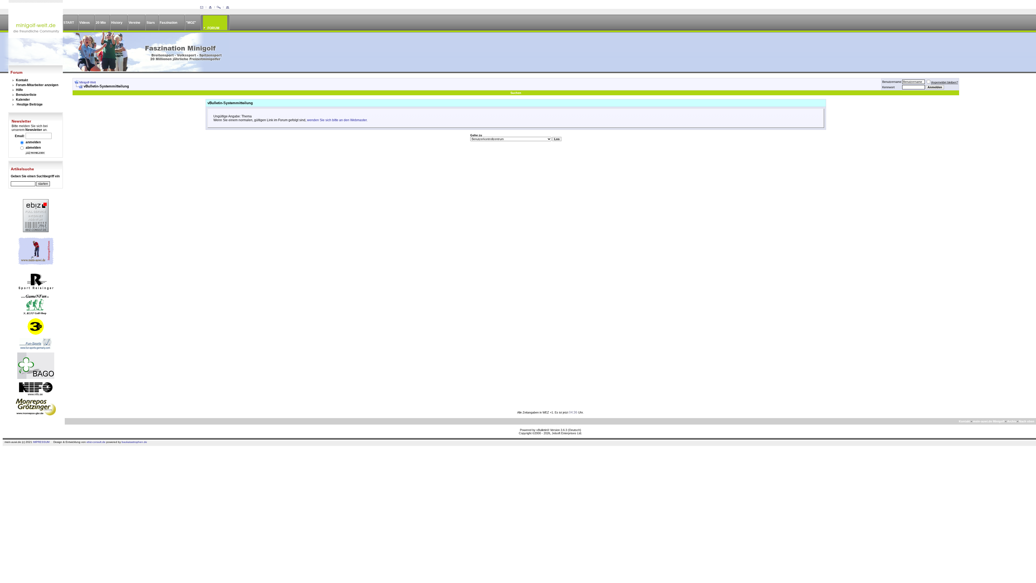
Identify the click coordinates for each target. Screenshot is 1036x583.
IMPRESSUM (41, 441)
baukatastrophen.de (134, 441)
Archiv (1011, 421)
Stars (150, 23)
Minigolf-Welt (87, 82)
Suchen (515, 92)
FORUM (213, 28)
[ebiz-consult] (36, 231)
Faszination (168, 23)
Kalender (23, 99)
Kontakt (22, 80)
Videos (84, 23)
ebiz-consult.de (96, 441)
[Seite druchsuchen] (219, 7)
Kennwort (888, 87)
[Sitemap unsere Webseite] (227, 7)
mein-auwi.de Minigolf (988, 421)
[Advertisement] (994, 159)
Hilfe (19, 90)
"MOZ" (191, 23)
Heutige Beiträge (30, 104)
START (68, 23)
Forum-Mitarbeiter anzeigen (37, 85)
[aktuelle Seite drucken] (210, 7)
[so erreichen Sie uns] (201, 7)
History (116, 23)
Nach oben (1026, 421)
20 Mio (101, 23)
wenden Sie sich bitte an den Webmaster (337, 120)
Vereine (134, 23)
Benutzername (891, 81)
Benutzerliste (26, 95)
